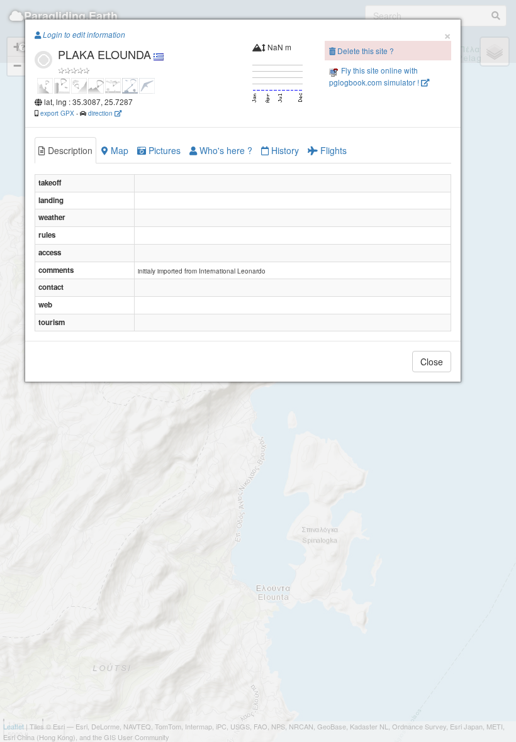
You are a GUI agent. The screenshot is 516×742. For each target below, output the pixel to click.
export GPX (57, 113)
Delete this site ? (364, 50)
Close (431, 361)
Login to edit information (83, 35)
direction (101, 113)
